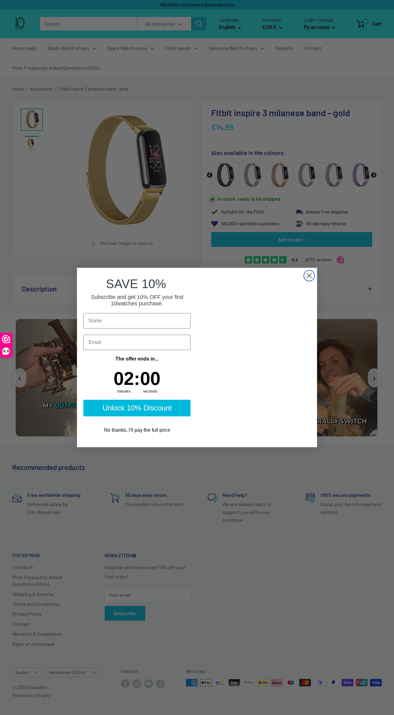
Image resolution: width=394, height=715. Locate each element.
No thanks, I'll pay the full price (137, 433)
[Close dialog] (309, 273)
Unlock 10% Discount (137, 411)
